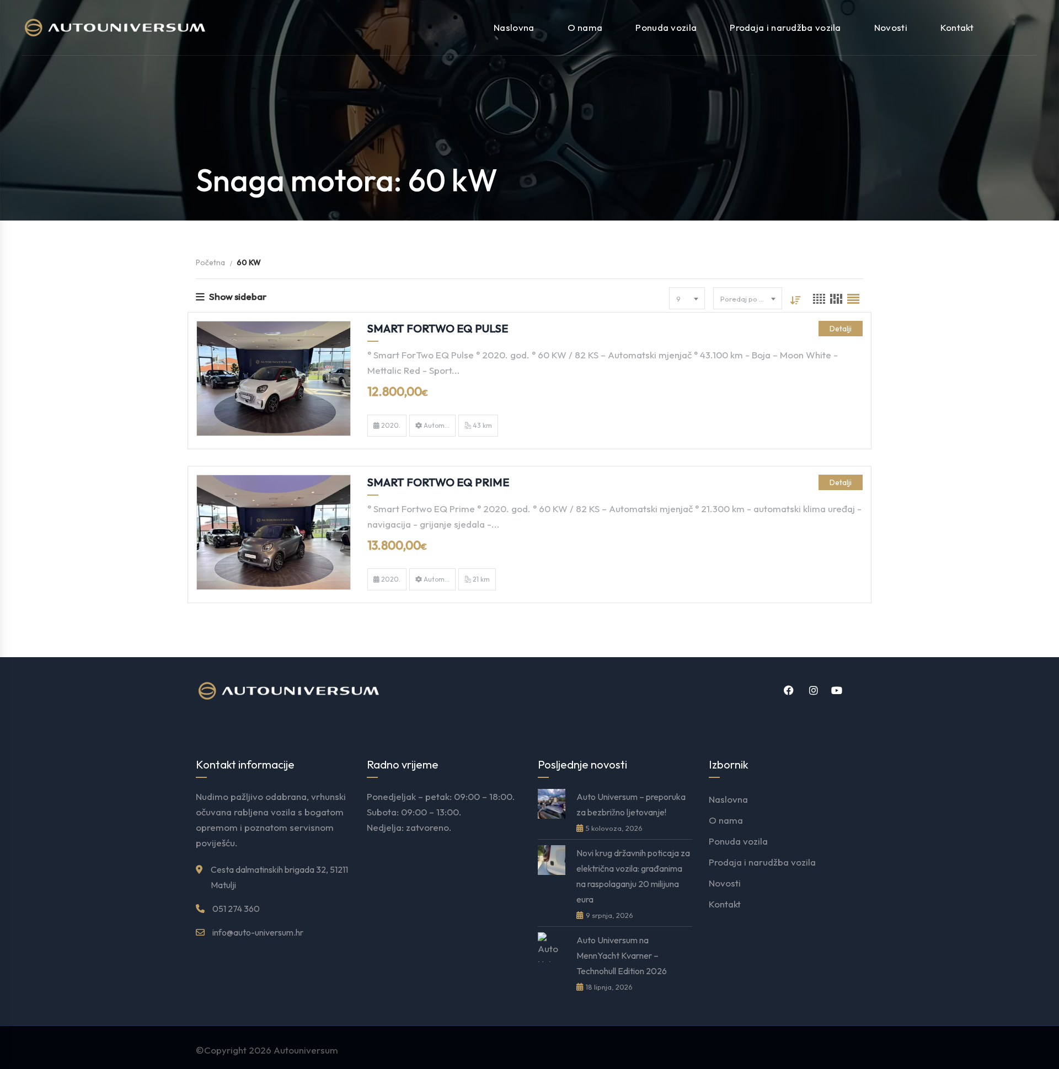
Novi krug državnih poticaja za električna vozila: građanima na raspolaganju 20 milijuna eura (633, 876)
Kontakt (957, 27)
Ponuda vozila (666, 27)
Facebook (787, 690)
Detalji (841, 329)
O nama (585, 27)
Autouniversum (306, 1050)
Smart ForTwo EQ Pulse (437, 328)
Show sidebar (237, 296)
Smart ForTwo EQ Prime (438, 482)
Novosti (890, 27)
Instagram (811, 690)
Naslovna (514, 27)
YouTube (835, 690)
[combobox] (687, 298)
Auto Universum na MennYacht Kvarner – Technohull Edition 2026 (621, 955)
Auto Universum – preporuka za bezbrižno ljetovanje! (631, 804)
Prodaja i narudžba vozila (785, 27)
